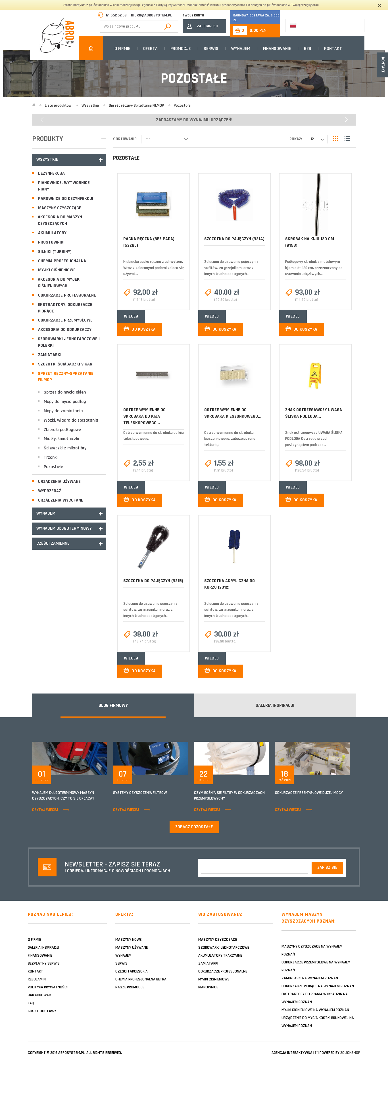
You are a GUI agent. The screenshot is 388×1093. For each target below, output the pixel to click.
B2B (307, 49)
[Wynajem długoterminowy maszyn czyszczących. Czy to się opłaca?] (69, 758)
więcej (131, 316)
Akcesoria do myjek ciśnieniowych (59, 282)
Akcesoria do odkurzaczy (64, 330)
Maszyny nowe (128, 939)
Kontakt (333, 49)
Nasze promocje (129, 987)
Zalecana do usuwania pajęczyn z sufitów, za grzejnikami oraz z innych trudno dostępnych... (231, 267)
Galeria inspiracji (43, 947)
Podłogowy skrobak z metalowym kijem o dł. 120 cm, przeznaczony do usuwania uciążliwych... (314, 267)
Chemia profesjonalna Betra (140, 979)
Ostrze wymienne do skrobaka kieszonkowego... (232, 413)
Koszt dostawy (42, 1011)
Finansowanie (277, 49)
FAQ (31, 1003)
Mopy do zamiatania (63, 411)
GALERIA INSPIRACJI (275, 705)
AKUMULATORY (52, 233)
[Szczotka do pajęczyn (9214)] (234, 205)
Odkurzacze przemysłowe (65, 320)
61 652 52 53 (116, 15)
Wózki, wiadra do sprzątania (71, 420)
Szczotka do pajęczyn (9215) (153, 581)
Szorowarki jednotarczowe (223, 947)
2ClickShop (350, 1052)
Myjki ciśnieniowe (57, 270)
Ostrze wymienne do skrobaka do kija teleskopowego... (144, 416)
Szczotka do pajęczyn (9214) (234, 239)
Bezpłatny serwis (44, 963)
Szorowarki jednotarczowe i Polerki (69, 342)
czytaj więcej (45, 809)
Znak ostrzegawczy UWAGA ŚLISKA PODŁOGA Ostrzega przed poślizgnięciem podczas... (314, 438)
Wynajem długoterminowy (64, 528)
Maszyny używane (131, 947)
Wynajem (240, 49)
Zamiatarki (49, 355)
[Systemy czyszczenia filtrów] (150, 758)
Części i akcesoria (131, 971)
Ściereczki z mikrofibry (65, 448)
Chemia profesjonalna (62, 261)
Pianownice (208, 987)
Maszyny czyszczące (59, 208)
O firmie (122, 49)
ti (316, 1052)
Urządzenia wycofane (60, 500)
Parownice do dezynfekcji (65, 199)
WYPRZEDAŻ (49, 491)
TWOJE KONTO (193, 15)
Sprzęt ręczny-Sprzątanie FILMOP (65, 377)
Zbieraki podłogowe (62, 430)
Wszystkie (47, 159)
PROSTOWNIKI (51, 242)
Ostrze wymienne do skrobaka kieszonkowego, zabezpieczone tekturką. (229, 438)
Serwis (211, 49)
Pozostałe (53, 467)
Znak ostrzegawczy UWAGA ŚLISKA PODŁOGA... (313, 413)
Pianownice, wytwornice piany (64, 186)
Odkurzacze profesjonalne (67, 295)
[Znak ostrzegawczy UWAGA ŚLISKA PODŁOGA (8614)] (315, 375)
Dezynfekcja (51, 173)
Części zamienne (53, 543)
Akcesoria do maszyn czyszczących (60, 220)
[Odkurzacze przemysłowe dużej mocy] (312, 758)
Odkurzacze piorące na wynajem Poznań (317, 986)
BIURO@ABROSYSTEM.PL (151, 15)
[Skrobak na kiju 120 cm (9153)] (315, 205)
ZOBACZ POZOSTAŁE (194, 827)
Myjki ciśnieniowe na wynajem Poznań (315, 1009)
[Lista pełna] (347, 138)
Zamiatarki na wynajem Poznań (309, 978)
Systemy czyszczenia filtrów (140, 792)
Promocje (180, 49)
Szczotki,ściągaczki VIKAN (65, 364)
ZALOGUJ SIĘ (208, 26)
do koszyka (143, 329)
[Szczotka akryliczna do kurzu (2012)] (234, 546)
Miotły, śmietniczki (61, 439)
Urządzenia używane (59, 482)
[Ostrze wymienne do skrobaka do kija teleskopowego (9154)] (153, 375)
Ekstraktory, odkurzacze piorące (65, 308)
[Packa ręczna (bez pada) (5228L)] (153, 205)
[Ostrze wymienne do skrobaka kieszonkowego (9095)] (234, 375)
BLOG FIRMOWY (113, 705)
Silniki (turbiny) (55, 252)
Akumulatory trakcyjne (220, 955)
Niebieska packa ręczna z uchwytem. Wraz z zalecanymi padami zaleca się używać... (153, 267)
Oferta (150, 49)
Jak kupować (39, 995)
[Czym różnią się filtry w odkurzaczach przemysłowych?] (231, 758)
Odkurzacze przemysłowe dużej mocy (309, 792)
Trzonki (51, 457)
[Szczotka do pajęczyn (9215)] (153, 546)
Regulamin (37, 979)
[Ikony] (336, 138)
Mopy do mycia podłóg (65, 402)
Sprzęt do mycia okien (65, 392)
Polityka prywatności (48, 987)
